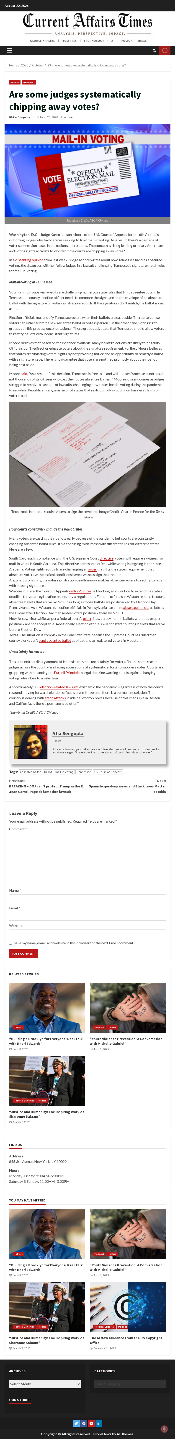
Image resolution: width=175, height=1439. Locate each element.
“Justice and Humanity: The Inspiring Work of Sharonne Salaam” (47, 1081)
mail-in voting (64, 772)
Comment (18, 829)
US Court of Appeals (107, 772)
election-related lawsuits (59, 687)
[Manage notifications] (164, 1429)
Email (14, 908)
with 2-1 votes (80, 591)
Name (15, 890)
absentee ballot (30, 772)
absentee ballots (136, 607)
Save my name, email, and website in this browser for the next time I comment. (74, 943)
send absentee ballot (55, 640)
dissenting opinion (29, 260)
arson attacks (55, 698)
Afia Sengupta (21, 117)
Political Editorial (24, 1100)
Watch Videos (164, 50)
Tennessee (84, 772)
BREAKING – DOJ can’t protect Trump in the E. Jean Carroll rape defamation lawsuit (46, 786)
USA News (29, 82)
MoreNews (102, 1434)
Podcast (99, 1027)
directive (106, 558)
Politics (14, 82)
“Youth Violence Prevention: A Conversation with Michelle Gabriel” (128, 1008)
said (24, 373)
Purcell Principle (67, 672)
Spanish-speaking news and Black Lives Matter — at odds (127, 786)
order (92, 569)
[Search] (154, 50)
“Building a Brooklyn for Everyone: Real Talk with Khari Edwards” (47, 1008)
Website (16, 925)
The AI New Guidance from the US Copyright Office (128, 1307)
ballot (48, 772)
